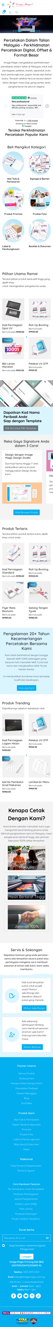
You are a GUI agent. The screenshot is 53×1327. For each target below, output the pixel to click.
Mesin (26, 1149)
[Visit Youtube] (25, 1295)
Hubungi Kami (26, 688)
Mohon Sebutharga (34, 1008)
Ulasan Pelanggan (26, 1093)
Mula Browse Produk (26, 512)
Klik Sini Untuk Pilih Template (20, 428)
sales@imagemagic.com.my (29, 1276)
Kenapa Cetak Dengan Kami (26, 1083)
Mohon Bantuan (32, 1047)
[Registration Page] (10, 12)
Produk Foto (26, 1134)
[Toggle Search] (17, 12)
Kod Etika (26, 1103)
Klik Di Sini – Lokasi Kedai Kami (26, 1281)
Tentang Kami (26, 1078)
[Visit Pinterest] (32, 1295)
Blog (26, 1098)
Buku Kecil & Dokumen (26, 1144)
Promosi (26, 1129)
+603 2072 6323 (30, 1271)
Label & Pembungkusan (26, 1139)
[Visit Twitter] (19, 1295)
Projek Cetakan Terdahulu (26, 1218)
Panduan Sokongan (26, 1213)
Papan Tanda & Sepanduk (26, 1124)
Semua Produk (26, 1073)
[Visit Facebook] (13, 1295)
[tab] (13, 31)
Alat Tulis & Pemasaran (26, 1119)
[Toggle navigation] (3, 5)
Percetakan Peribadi (26, 1088)
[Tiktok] (38, 1295)
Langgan (27, 1256)
